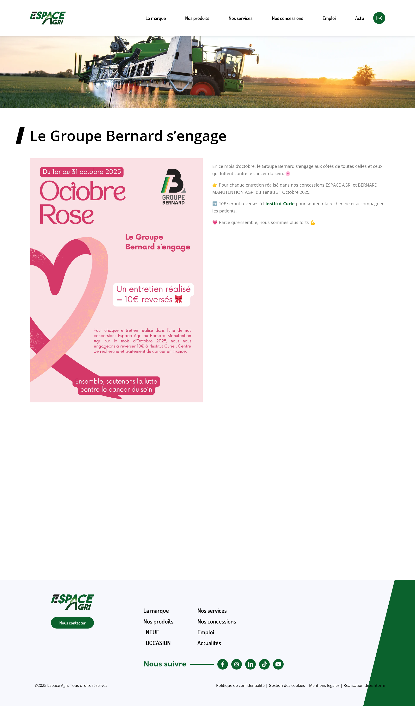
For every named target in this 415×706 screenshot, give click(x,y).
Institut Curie (280, 203)
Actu (359, 18)
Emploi (329, 18)
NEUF (197, 46)
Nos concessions (287, 18)
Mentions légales (324, 685)
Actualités (209, 643)
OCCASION (197, 61)
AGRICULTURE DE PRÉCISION (197, 79)
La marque (156, 18)
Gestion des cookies (287, 685)
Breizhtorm (375, 685)
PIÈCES (197, 97)
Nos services (240, 18)
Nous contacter (72, 622)
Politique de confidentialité (240, 685)
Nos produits (197, 18)
